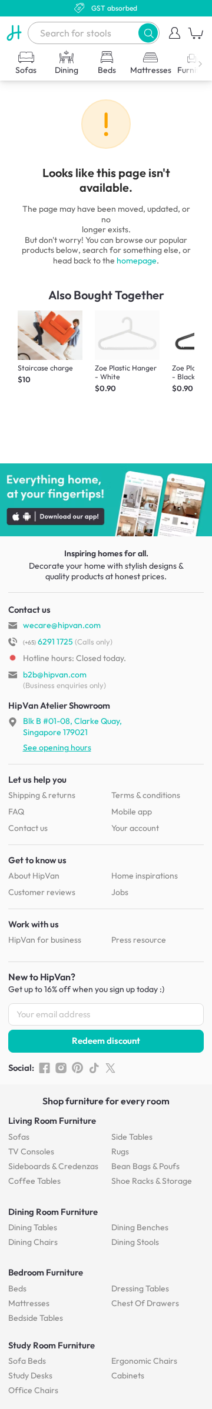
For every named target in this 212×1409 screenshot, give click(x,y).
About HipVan (33, 875)
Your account (135, 828)
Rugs (120, 1151)
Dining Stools (135, 1242)
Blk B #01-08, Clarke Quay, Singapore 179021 (72, 726)
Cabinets (127, 1375)
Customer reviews (41, 892)
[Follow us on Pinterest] (77, 1068)
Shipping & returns (41, 795)
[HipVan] (14, 33)
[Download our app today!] (106, 499)
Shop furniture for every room (106, 1101)
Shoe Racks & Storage (151, 1181)
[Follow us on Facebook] (44, 1068)
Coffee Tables (34, 1181)
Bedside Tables (35, 1318)
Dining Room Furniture (53, 1211)
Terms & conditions (145, 795)
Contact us (28, 828)
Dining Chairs (33, 1242)
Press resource (138, 939)
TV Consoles (31, 1151)
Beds (17, 1288)
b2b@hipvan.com (55, 674)
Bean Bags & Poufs (145, 1166)
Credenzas (53, 1166)
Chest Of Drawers (145, 1303)
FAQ (16, 811)
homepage (137, 260)
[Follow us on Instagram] (61, 1068)
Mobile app (131, 811)
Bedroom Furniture (45, 1272)
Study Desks (30, 1375)
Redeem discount (106, 1040)
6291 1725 (48, 641)
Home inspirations (144, 875)
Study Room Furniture (51, 1345)
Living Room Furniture (52, 1120)
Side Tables (132, 1136)
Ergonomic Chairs (144, 1360)
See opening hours (57, 747)
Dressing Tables (140, 1288)
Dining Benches (139, 1227)
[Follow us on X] (110, 1068)
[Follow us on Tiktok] (94, 1068)
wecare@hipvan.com (62, 625)
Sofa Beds (27, 1360)
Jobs (119, 892)
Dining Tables (32, 1227)
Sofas (18, 1136)
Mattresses (28, 1303)
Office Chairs (33, 1390)
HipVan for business (44, 939)
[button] (148, 32)
